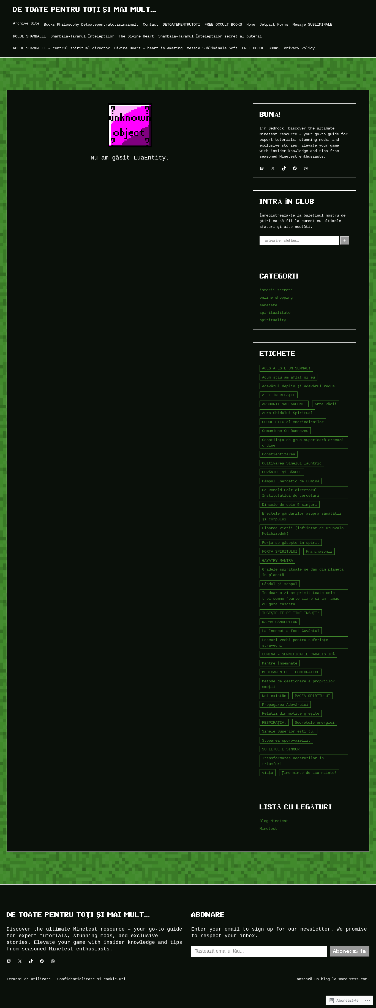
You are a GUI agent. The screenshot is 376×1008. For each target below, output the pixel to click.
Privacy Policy (299, 48)
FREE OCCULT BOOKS (223, 24)
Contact (150, 24)
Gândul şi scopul (279, 584)
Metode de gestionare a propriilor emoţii (298, 684)
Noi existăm (274, 695)
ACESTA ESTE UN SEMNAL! (286, 368)
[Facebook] (295, 168)
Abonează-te (349, 951)
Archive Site (26, 23)
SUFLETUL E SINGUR (280, 749)
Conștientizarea (278, 454)
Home (250, 24)
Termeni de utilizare (29, 979)
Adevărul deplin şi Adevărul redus (298, 386)
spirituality (273, 320)
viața (267, 772)
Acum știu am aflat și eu (288, 377)
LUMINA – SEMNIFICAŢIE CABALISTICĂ (298, 654)
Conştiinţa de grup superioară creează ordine (303, 442)
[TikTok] (284, 168)
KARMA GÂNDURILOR (279, 622)
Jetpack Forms (274, 24)
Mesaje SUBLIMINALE (312, 24)
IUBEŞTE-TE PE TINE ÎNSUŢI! (290, 612)
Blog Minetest (274, 820)
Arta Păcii (326, 404)
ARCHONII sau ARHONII (284, 404)
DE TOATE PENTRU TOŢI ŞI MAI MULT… (85, 9)
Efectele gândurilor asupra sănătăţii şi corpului (301, 516)
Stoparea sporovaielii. (286, 740)
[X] (273, 168)
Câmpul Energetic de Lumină (290, 481)
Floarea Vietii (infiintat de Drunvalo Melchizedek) (303, 531)
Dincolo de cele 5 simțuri (289, 504)
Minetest (268, 828)
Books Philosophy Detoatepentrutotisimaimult (91, 24)
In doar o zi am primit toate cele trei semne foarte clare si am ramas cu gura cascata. (300, 598)
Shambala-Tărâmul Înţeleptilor (82, 36)
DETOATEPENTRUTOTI (181, 24)
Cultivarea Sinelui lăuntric (291, 463)
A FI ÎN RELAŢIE (278, 395)
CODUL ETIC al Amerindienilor (293, 422)
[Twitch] (262, 168)
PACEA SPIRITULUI (312, 695)
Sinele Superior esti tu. (288, 731)
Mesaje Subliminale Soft (212, 48)
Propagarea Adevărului (285, 704)
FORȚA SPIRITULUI (279, 551)
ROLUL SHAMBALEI (29, 36)
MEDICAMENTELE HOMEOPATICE (290, 672)
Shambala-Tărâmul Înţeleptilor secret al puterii (210, 36)
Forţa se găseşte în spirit (290, 542)
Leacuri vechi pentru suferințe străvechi (295, 642)
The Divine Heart (136, 36)
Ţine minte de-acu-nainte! (309, 772)
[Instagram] (306, 168)
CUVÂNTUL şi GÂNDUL (282, 472)
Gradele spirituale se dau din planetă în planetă (303, 572)
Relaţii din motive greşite (290, 713)
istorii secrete (276, 290)
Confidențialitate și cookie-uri (91, 979)
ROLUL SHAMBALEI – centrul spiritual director (61, 48)
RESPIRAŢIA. (274, 722)
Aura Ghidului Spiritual (287, 412)
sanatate (268, 305)
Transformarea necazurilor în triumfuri (293, 761)
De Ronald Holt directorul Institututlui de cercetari (290, 493)
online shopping (276, 297)
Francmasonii (319, 551)
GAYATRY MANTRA (277, 560)
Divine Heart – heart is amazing (148, 48)
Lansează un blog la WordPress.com (331, 979)
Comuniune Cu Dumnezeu (285, 430)
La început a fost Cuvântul (290, 630)
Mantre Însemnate (279, 663)
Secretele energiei (314, 722)
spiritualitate (275, 312)
